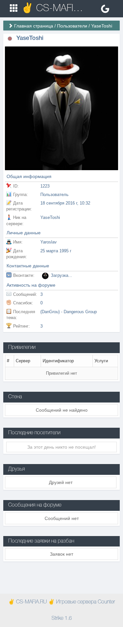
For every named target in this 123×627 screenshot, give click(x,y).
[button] (10, 38)
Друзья (16, 469)
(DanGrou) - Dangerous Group (68, 311)
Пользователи (72, 25)
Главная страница (33, 25)
